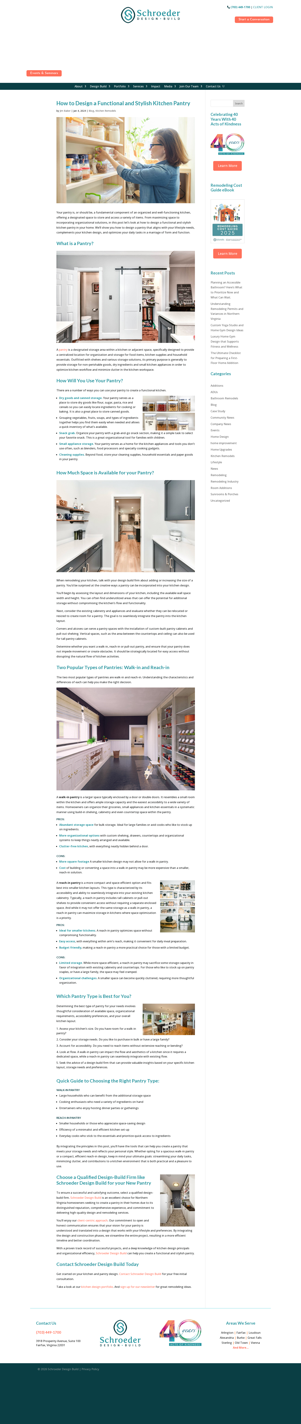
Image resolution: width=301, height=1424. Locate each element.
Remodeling (219, 475)
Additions (217, 386)
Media (168, 86)
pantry (63, 350)
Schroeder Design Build (85, 1198)
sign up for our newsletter (137, 1287)
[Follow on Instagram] (28, 15)
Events (215, 430)
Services (138, 86)
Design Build (98, 86)
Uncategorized (220, 501)
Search (239, 103)
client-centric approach (92, 1220)
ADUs (214, 392)
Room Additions (221, 488)
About (79, 86)
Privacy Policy (90, 1369)
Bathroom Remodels (224, 398)
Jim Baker (65, 110)
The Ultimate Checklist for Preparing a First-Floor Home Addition (226, 358)
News (214, 469)
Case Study (218, 411)
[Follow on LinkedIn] (28, 38)
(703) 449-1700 (240, 7)
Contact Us (213, 86)
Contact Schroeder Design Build (140, 1274)
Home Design (220, 437)
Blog (91, 110)
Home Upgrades (221, 449)
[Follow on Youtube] (28, 46)
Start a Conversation (253, 19)
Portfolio (120, 86)
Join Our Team (189, 86)
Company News (221, 424)
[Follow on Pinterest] (28, 54)
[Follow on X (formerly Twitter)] (28, 61)
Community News (222, 417)
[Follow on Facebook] (28, 8)
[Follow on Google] (28, 23)
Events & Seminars (44, 73)
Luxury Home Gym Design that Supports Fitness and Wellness (225, 341)
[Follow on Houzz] (28, 31)
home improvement (224, 443)
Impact (155, 86)
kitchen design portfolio (97, 1287)
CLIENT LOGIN (263, 7)
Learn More (227, 165)
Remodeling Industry (224, 481)
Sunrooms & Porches (224, 494)
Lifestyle (216, 462)
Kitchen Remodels (105, 110)
